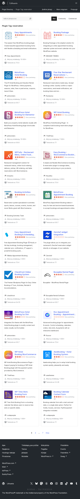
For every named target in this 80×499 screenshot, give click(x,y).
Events (63, 449)
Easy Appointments (23, 32)
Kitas (47, 433)
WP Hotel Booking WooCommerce (25, 353)
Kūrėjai (43, 453)
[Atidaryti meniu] (76, 3)
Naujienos (5, 449)
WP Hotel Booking (61, 112)
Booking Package (61, 32)
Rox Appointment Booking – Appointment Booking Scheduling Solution (64, 313)
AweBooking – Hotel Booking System (62, 353)
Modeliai (25, 456)
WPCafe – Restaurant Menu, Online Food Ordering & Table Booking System (24, 153)
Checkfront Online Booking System (23, 273)
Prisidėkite (64, 445)
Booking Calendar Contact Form (61, 393)
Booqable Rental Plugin (64, 272)
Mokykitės (45, 445)
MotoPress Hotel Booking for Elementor (24, 113)
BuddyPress (7, 474)
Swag (64, 456)
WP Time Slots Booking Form (21, 393)
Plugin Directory (7, 9)
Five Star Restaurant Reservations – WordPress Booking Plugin (63, 73)
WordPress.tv (47, 456)
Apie (3, 445)
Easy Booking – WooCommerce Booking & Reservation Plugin (64, 153)
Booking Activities (23, 192)
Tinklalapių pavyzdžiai (30, 445)
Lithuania (10, 484)
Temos (24, 449)
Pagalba (44, 449)
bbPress (6, 471)
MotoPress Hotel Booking (21, 73)
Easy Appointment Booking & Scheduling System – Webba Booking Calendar (24, 233)
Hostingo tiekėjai (8, 453)
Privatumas (6, 456)
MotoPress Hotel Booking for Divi (22, 313)
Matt (5, 467)
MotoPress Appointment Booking (63, 193)
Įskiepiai (25, 453)
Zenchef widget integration (61, 233)
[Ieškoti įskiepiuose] (30, 19)
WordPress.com (9, 463)
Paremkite (65, 453)
